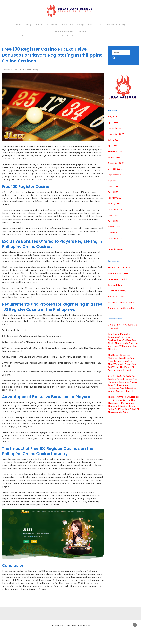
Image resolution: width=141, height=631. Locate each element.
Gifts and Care (95, 24)
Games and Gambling (73, 24)
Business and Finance (47, 24)
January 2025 (114, 157)
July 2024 (112, 180)
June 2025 (113, 140)
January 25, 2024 (11, 70)
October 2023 (115, 209)
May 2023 (113, 215)
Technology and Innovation (121, 308)
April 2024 (113, 192)
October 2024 (115, 169)
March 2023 (114, 227)
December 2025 (116, 128)
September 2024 (116, 174)
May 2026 (113, 116)
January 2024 (114, 203)
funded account (115, 249)
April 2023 (113, 221)
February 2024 (115, 198)
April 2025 (113, 145)
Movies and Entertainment (121, 302)
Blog (28, 24)
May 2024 (113, 186)
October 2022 (115, 238)
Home (19, 24)
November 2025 (116, 134)
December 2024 (116, 163)
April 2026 (113, 122)
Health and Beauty (116, 24)
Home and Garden (64, 31)
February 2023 (115, 232)
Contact (82, 31)
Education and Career (118, 273)
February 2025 (115, 151)
